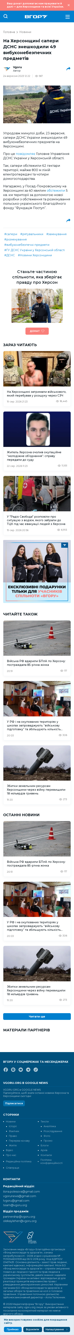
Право (13, 1135)
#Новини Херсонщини (35, 255)
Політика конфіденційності (51, 1161)
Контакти (46, 1155)
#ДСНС (9, 255)
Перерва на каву (19, 1140)
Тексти (45, 1121)
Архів (44, 1150)
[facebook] (5, 1071)
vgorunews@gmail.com (19, 1196)
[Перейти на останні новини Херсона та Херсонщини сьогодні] (36, 16)
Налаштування (55, 1329)
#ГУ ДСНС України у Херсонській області (34, 250)
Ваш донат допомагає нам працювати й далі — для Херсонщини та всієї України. (35, 5)
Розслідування (53, 1131)
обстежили (56, 190)
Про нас (11, 1155)
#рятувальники (31, 234)
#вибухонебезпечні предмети (26, 245)
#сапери (10, 234)
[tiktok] (35, 1071)
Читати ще (37, 1016)
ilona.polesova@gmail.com (21, 1191)
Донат (35, 331)
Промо (48, 1140)
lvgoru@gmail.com (16, 1200)
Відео (9, 1150)
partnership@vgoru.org (19, 1216)
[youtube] (20, 1071)
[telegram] (28, 1071)
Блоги (45, 1145)
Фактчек (14, 1131)
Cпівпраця (12, 1167)
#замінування (56, 234)
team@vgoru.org (15, 1205)
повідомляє (26, 154)
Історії (13, 1126)
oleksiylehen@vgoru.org (20, 1221)
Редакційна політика (18, 1161)
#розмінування (15, 239)
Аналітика (50, 1126)
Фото (47, 1135)
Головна (9, 32)
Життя (13, 1145)
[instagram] (13, 1071)
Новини (25, 32)
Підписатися (14, 1103)
